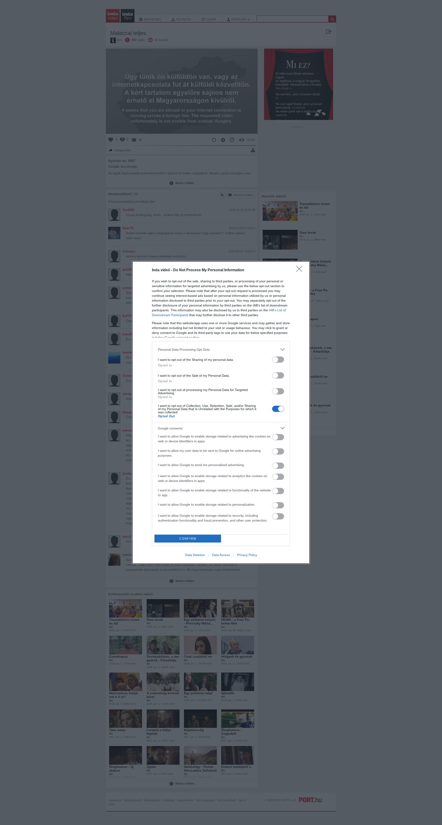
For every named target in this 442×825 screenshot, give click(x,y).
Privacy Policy (247, 555)
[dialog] (221, 412)
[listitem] (221, 349)
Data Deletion (195, 555)
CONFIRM (187, 538)
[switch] (278, 359)
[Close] (300, 270)
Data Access (221, 555)
